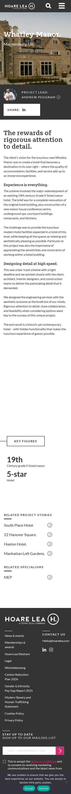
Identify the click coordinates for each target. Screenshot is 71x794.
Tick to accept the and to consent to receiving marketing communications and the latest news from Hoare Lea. (35, 767)
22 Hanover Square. (20, 534)
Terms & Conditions (43, 761)
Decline (43, 788)
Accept (29, 788)
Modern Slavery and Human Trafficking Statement (18, 702)
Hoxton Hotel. (15, 544)
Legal (8, 660)
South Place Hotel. (19, 525)
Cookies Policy (14, 713)
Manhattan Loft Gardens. (24, 553)
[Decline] (66, 782)
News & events (14, 635)
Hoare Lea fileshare (17, 654)
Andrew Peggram (39, 97)
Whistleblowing (15, 667)
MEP (8, 577)
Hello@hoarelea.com (55, 640)
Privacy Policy (14, 720)
